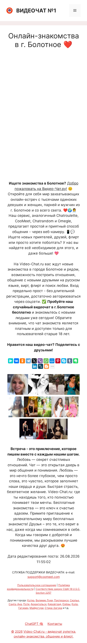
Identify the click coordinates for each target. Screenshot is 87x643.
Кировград (54, 604)
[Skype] (63, 360)
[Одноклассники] (22, 360)
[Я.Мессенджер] (10, 360)
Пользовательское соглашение (36, 585)
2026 (19, 632)
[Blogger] (46, 366)
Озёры (66, 604)
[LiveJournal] (40, 366)
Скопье (74, 600)
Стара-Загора (53, 607)
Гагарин (23, 607)
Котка (30, 600)
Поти (26, 604)
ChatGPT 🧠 (34, 624)
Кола (75, 604)
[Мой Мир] (51, 360)
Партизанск (61, 600)
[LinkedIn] (34, 366)
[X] (34, 360)
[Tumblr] (69, 360)
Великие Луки (44, 600)
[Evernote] (75, 360)
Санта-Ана (15, 604)
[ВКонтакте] (16, 360)
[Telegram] (28, 360)
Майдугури (37, 607)
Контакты (55, 624)
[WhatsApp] (46, 360)
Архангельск (38, 604)
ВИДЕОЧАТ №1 (36, 10)
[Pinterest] (57, 360)
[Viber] (40, 360)
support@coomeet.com (43, 576)
